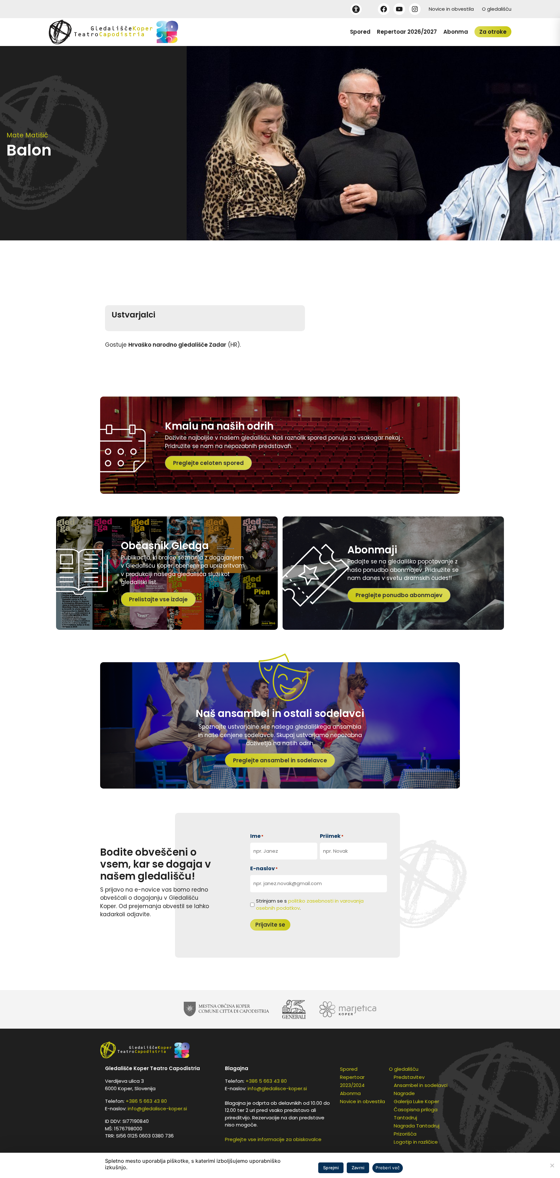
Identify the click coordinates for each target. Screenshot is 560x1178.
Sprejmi (331, 1167)
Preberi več (388, 1167)
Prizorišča (405, 1133)
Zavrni (358, 1167)
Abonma (455, 32)
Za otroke (493, 32)
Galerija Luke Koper (416, 1101)
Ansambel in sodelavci (421, 1085)
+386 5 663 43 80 (146, 1101)
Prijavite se (270, 925)
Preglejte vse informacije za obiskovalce (273, 1139)
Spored (360, 32)
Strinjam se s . (310, 904)
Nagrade (404, 1093)
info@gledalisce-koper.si (157, 1108)
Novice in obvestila (451, 9)
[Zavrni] (552, 1165)
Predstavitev (409, 1077)
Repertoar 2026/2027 (407, 32)
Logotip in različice (416, 1141)
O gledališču (496, 9)
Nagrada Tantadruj (416, 1125)
